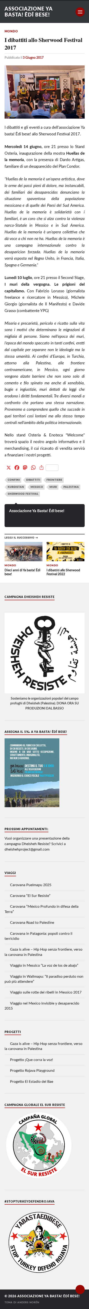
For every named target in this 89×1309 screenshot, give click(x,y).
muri (53, 487)
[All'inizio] (80, 1289)
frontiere (54, 480)
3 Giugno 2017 (33, 57)
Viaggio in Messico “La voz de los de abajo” (44, 965)
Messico (37, 487)
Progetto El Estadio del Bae (31, 1081)
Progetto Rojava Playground (32, 1070)
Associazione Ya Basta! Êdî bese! (36, 511)
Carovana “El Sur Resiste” (30, 896)
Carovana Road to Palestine (32, 922)
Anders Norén (28, 1302)
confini (14, 480)
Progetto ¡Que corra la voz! (31, 1060)
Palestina (71, 487)
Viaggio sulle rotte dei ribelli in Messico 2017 (45, 992)
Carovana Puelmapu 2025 (30, 885)
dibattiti (33, 480)
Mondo (11, 31)
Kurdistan (16, 487)
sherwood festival (23, 494)
